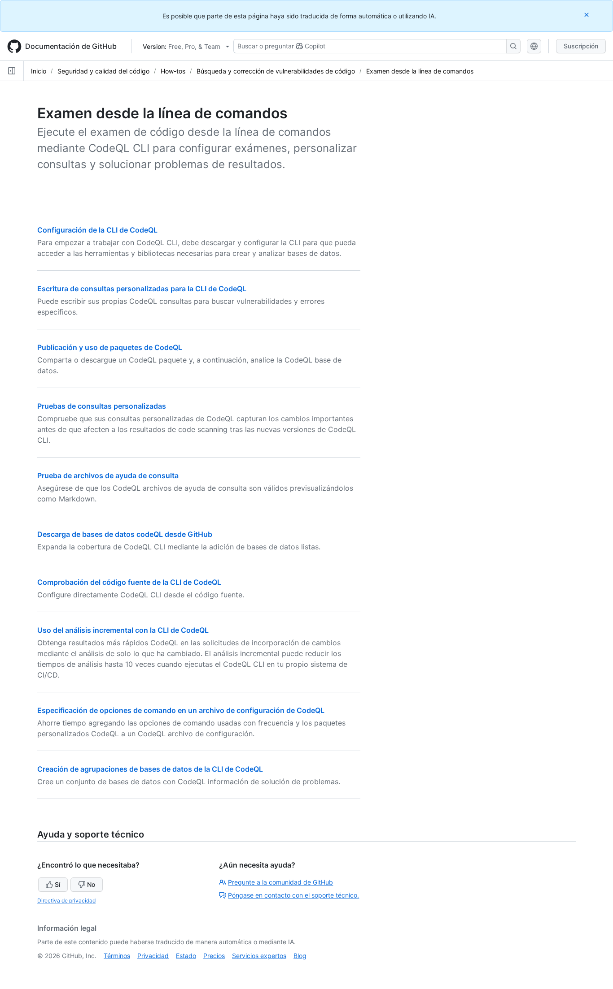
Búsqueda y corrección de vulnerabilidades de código (276, 71)
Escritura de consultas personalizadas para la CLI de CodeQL (141, 288)
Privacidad (153, 955)
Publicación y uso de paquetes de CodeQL (109, 347)
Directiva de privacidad (66, 900)
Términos (117, 955)
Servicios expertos (259, 955)
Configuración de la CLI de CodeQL (97, 229)
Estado (186, 955)
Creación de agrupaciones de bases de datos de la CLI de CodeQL (150, 768)
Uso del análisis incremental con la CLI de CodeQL (123, 630)
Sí (57, 884)
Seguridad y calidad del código (103, 71)
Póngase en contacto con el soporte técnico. (293, 895)
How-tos (173, 71)
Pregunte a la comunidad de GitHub (280, 882)
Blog (299, 955)
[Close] (587, 14)
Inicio (38, 71)
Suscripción (581, 46)
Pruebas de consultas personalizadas (101, 406)
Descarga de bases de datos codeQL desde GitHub (124, 534)
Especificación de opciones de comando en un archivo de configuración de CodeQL (180, 710)
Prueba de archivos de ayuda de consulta (108, 475)
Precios (214, 955)
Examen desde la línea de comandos (419, 71)
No (91, 884)
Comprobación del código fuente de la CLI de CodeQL (129, 582)
